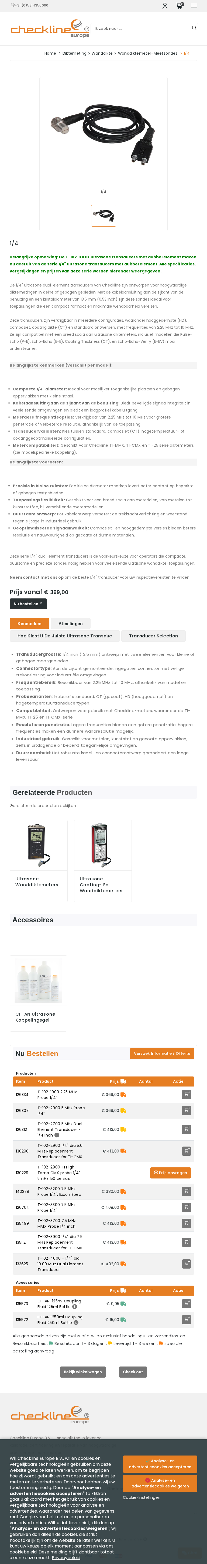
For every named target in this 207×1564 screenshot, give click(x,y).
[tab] (29, 623)
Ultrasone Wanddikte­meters (36, 882)
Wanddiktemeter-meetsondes (148, 53)
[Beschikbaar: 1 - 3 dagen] (123, 1303)
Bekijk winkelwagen (83, 1372)
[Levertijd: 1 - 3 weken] (123, 1110)
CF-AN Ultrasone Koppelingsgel (35, 1017)
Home (50, 53)
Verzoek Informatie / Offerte (162, 1053)
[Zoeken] (194, 28)
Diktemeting (75, 53)
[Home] (103, 1419)
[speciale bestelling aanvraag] (123, 1094)
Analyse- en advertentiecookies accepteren (160, 1464)
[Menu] (194, 6)
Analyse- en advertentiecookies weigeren (160, 1483)
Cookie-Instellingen (141, 1497)
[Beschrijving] (56, 1135)
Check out (133, 1372)
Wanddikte (102, 53)
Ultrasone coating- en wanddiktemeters (101, 885)
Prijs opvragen (172, 1173)
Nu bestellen (26, 604)
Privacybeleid (66, 1558)
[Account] (165, 6)
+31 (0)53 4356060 (31, 5)
